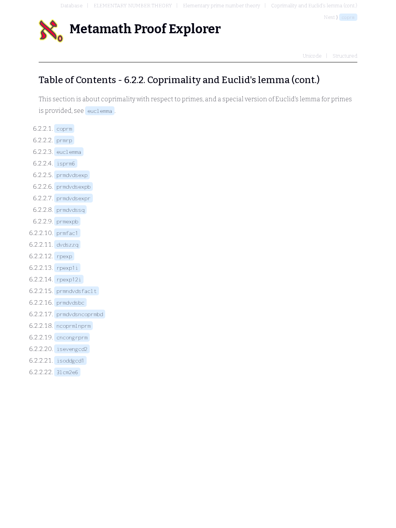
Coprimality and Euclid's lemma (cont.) (314, 6)
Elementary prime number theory (221, 6)
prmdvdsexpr (73, 198)
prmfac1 (67, 233)
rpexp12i (68, 279)
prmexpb (67, 221)
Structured (345, 56)
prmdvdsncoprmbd (79, 314)
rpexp (64, 256)
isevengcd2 (71, 349)
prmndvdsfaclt (76, 291)
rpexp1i (67, 267)
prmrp (64, 140)
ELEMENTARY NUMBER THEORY (133, 6)
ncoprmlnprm (73, 325)
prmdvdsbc (70, 302)
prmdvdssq (70, 209)
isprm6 (65, 163)
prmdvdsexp (71, 175)
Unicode (312, 56)
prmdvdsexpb (73, 186)
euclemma (99, 110)
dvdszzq (67, 244)
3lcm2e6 (67, 372)
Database (71, 6)
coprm (348, 17)
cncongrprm (71, 337)
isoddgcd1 (70, 360)
